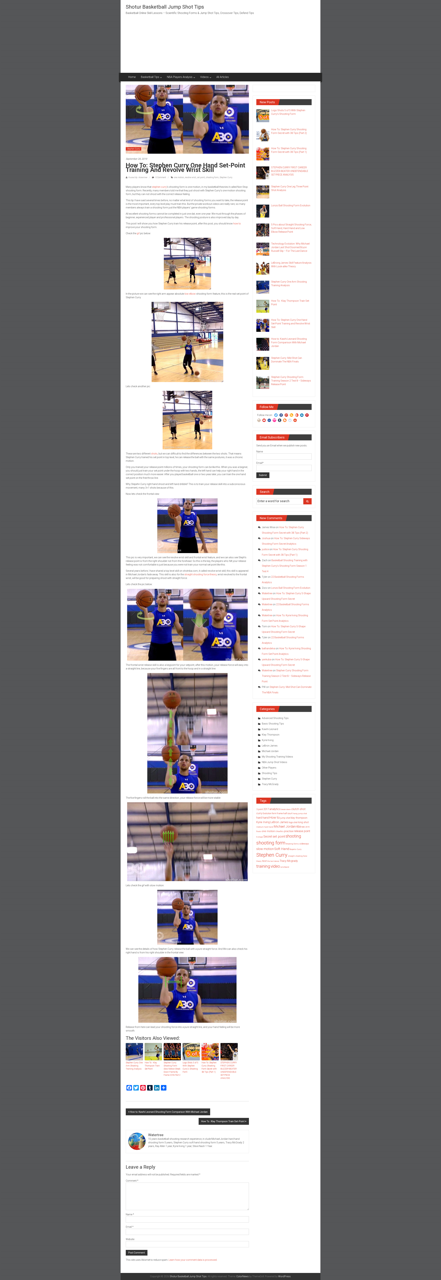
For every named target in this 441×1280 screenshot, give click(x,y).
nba (298, 826)
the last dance (273, 861)
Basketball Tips (150, 77)
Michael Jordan (270, 751)
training (263, 866)
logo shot (293, 822)
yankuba (266, 659)
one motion (179, 177)
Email (130, 1226)
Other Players (269, 767)
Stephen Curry (133, 149)
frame (280, 813)
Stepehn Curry (295, 849)
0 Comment (160, 177)
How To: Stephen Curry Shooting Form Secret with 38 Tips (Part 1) (209, 1067)
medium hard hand (264, 827)
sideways (304, 843)
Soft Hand (281, 849)
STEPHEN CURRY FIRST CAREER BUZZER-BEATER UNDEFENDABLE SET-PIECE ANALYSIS (228, 1070)
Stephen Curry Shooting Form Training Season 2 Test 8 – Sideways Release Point (286, 676)
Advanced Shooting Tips (275, 718)
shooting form (212, 177)
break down (286, 809)
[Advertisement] (220, 47)
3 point (259, 809)
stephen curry (159, 187)
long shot (303, 822)
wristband (284, 867)
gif (138, 233)
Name (130, 1214)
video (275, 866)
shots (154, 453)
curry (259, 813)
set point (201, 177)
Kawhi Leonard (270, 729)
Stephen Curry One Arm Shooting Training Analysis (134, 1065)
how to (237, 223)
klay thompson (299, 817)
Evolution (267, 813)
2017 (266, 809)
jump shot (285, 818)
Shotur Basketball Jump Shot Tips (165, 7)
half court (288, 813)
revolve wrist (190, 177)
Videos (204, 77)
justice (265, 549)
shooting (293, 836)
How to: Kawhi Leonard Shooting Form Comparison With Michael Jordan (169, 1111)
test (264, 861)
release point (302, 831)
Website (130, 1239)
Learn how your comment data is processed (193, 1259)
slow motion (265, 849)
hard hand (262, 817)
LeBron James (270, 745)
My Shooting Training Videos (277, 756)
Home (132, 77)
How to (274, 817)
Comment (132, 1180)
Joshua (266, 538)
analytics (275, 809)
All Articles (222, 77)
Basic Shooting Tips (273, 723)
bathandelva (268, 648)
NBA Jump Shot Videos (274, 762)
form (274, 813)
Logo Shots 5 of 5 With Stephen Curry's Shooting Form (190, 1067)
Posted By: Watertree (137, 177)
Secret (267, 836)
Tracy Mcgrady (289, 861)
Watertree (267, 593)
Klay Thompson (270, 734)
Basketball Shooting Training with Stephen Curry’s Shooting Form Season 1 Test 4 (284, 566)
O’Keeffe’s (279, 831)
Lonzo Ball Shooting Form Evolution (290, 587)
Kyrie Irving (268, 740)
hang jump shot (300, 813)
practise (289, 831)
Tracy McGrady (270, 784)
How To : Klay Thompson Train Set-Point (152, 1065)
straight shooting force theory (200, 574)
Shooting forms (292, 844)
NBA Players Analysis (179, 77)
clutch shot (298, 809)
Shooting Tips (269, 773)
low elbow (190, 293)
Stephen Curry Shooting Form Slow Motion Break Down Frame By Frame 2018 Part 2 (172, 1068)
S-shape (259, 837)
